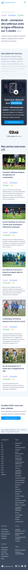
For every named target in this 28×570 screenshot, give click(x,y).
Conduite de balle (20, 500)
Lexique (17, 541)
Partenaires (4, 556)
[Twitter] (25, 566)
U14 (2, 459)
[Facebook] (16, 566)
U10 (2, 450)
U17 (2, 465)
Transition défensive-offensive (18, 509)
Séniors (3, 474)
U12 (2, 454)
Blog (2, 558)
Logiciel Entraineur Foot (20, 530)
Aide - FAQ (4, 554)
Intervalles (18, 466)
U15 (2, 461)
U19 (2, 470)
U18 (2, 468)
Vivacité (17, 489)
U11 (2, 452)
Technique (4, 529)
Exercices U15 (13, 429)
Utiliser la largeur (20, 505)
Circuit (17, 512)
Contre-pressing (20, 447)
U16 (2, 463)
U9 (2, 447)
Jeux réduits (5, 531)
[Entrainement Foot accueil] (8, 2)
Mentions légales (20, 550)
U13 (2, 456)
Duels (17, 487)
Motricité (18, 456)
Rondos (17, 494)
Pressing (18, 485)
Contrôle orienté (20, 478)
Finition (17, 445)
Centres (17, 468)
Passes (17, 519)
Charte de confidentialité (19, 553)
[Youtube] (22, 566)
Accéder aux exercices (14, 122)
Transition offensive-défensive (18, 472)
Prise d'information (19, 452)
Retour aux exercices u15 (8, 12)
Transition (18, 476)
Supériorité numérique (18, 459)
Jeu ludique (18, 515)
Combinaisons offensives (19, 462)
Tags (16, 440)
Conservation (19, 521)
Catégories (7, 429)
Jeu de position (20, 480)
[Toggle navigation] (25, 2)
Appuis (17, 498)
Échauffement (5, 534)
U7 (2, 443)
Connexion (4, 549)
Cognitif (17, 517)
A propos (4, 552)
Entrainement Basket (19, 534)
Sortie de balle (19, 482)
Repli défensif (19, 502)
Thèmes (4, 526)
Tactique (3, 538)
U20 (2, 472)
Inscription (4, 547)
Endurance (18, 491)
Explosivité (18, 443)
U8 (2, 445)
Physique (4, 536)
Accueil (2, 429)
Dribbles (17, 450)
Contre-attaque (19, 496)
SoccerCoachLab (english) (20, 538)
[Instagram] (19, 566)
